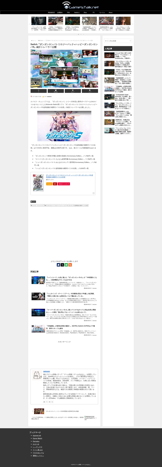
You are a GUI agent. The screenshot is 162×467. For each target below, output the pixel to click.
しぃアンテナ (37, 447)
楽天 (55, 184)
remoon (46, 371)
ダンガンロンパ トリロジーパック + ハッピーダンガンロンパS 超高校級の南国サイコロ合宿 (69, 176)
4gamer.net (37, 435)
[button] (90, 91)
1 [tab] (78, 34)
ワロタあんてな (38, 452)
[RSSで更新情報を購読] (70, 264)
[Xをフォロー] (62, 264)
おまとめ (36, 444)
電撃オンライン (38, 455)
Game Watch (37, 438)
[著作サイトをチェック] (58, 264)
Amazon (49, 184)
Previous (29, 24)
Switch (33, 201)
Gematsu (36, 441)
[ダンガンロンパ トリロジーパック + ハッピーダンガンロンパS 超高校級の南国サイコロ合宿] (38, 183)
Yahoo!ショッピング (64, 184)
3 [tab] (83, 34)
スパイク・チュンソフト (37, 205)
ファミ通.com (38, 450)
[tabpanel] (39, 24)
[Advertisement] (64, 220)
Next (133, 24)
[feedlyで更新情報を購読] (66, 264)
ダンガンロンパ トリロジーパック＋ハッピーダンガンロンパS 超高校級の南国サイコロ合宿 (67, 205)
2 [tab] (81, 34)
